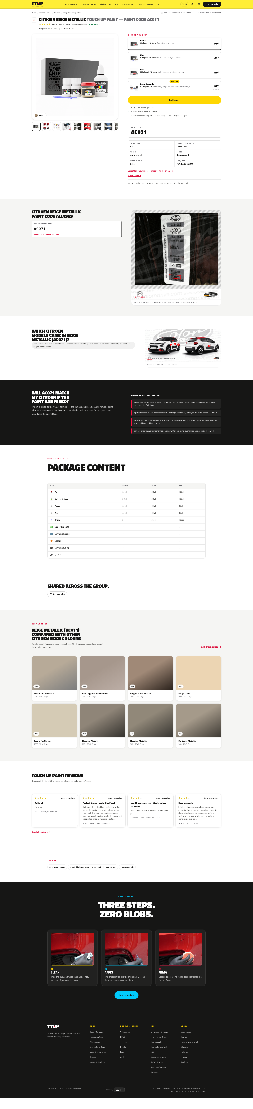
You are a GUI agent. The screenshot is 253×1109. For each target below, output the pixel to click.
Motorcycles (95, 1041)
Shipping (184, 1046)
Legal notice (186, 1031)
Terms (184, 1036)
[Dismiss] (46, 1100)
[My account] (192, 4)
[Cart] (198, 4)
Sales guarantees (158, 1066)
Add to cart (174, 100)
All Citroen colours (57, 867)
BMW (122, 1036)
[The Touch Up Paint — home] (37, 4)
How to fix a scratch (159, 1046)
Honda (123, 1046)
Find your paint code (109, 4)
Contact (154, 1071)
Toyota (123, 1041)
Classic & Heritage (97, 1046)
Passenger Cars (96, 1036)
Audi (122, 1056)
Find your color (212, 4)
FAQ (158, 4)
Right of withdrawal (189, 1041)
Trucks (93, 1056)
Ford (122, 1051)
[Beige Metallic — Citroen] (46, 126)
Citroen (57, 12)
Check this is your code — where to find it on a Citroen (152, 170)
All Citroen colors (209, 647)
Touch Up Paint (71, 4)
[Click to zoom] (75, 77)
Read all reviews (40, 832)
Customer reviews (145, 4)
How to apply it (134, 175)
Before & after (157, 1061)
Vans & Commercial (98, 1051)
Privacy (184, 1056)
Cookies (184, 1061)
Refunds (184, 1051)
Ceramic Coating (89, 4)
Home (34, 12)
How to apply (127, 4)
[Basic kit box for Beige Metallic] (36, 126)
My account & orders (159, 1031)
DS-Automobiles (57, 594)
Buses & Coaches (97, 1061)
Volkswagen (125, 1031)
